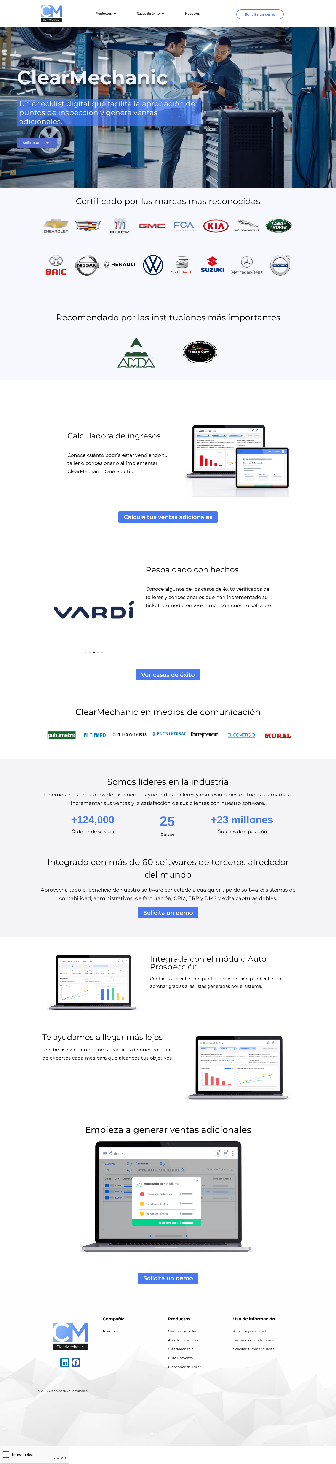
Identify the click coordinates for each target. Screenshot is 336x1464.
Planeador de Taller (184, 1367)
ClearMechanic (180, 1349)
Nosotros (192, 14)
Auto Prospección (183, 1340)
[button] (59, 610)
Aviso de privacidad (249, 1331)
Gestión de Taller (182, 1331)
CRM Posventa (180, 1358)
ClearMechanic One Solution (101, 471)
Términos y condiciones (253, 1340)
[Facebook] (76, 1362)
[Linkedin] (64, 1362)
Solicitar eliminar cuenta (254, 1349)
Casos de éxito (148, 14)
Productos (104, 14)
